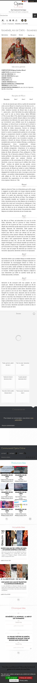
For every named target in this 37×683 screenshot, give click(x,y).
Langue (7, 20)
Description (13, 35)
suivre (21, 453)
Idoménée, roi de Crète (21, 24)
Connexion (22, 20)
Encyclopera (11, 24)
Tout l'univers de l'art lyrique (18, 10)
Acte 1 (15, 99)
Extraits (21, 35)
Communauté (25, 20)
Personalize (14, 680)
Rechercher (16, 20)
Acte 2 (23, 99)
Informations (4, 35)
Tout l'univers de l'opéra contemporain (18, 12)
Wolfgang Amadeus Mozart (18, 70)
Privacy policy (24, 680)
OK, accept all (12, 678)
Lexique (13, 20)
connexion (31, 1)
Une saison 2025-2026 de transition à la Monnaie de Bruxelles (13, 583)
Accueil (4, 24)
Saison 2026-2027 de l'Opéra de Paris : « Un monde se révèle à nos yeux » (14, 549)
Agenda (10, 20)
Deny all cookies (26, 678)
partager (3, 453)
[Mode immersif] (34, 313)
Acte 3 (31, 99)
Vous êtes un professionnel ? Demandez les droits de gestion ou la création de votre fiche (18, 668)
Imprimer (30, 35)
